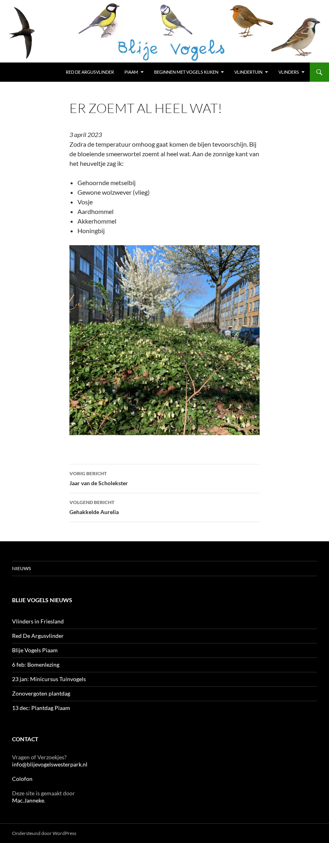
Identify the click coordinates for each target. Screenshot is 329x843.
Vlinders (288, 72)
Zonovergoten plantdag (41, 693)
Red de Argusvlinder (90, 72)
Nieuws (21, 568)
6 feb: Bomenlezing (35, 664)
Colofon (22, 778)
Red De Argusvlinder (38, 635)
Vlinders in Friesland (38, 621)
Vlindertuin (248, 72)
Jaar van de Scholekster (98, 478)
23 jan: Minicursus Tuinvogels (49, 679)
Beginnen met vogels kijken (186, 72)
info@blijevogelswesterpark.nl (49, 764)
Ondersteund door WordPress (44, 833)
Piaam (131, 72)
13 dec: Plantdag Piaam (41, 707)
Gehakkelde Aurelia (94, 507)
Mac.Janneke (28, 800)
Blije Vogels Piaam (35, 650)
